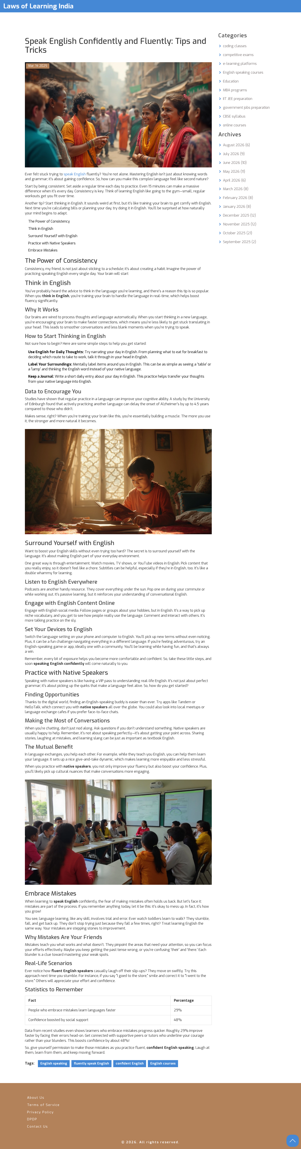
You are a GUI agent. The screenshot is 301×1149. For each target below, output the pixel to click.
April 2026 (234, 180)
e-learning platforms (240, 63)
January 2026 (237, 206)
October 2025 (237, 233)
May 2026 (234, 171)
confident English (130, 1063)
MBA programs (235, 90)
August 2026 (236, 145)
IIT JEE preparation (237, 98)
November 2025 (239, 224)
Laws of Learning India (38, 6)
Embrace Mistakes (43, 250)
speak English (75, 174)
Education (231, 81)
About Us (36, 1097)
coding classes (235, 46)
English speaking (53, 1063)
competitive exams (238, 54)
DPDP (32, 1119)
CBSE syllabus (234, 116)
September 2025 (239, 242)
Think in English (40, 228)
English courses (163, 1063)
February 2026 (238, 197)
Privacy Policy (40, 1112)
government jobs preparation (246, 107)
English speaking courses (243, 72)
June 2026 (235, 162)
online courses (234, 125)
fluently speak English (91, 1063)
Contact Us (37, 1126)
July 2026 (234, 154)
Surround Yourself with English (52, 236)
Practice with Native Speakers (52, 243)
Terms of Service (43, 1105)
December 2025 (239, 215)
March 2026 (235, 189)
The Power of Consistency (49, 221)
